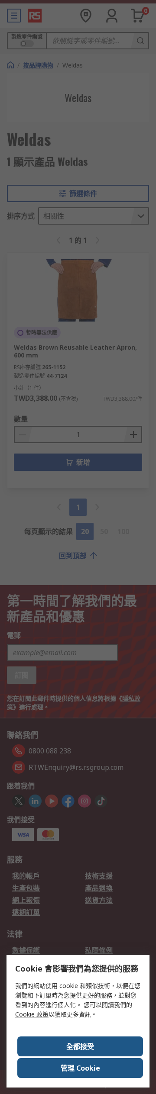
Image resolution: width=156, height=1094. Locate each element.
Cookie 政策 (32, 1014)
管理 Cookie (80, 1068)
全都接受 (80, 1046)
